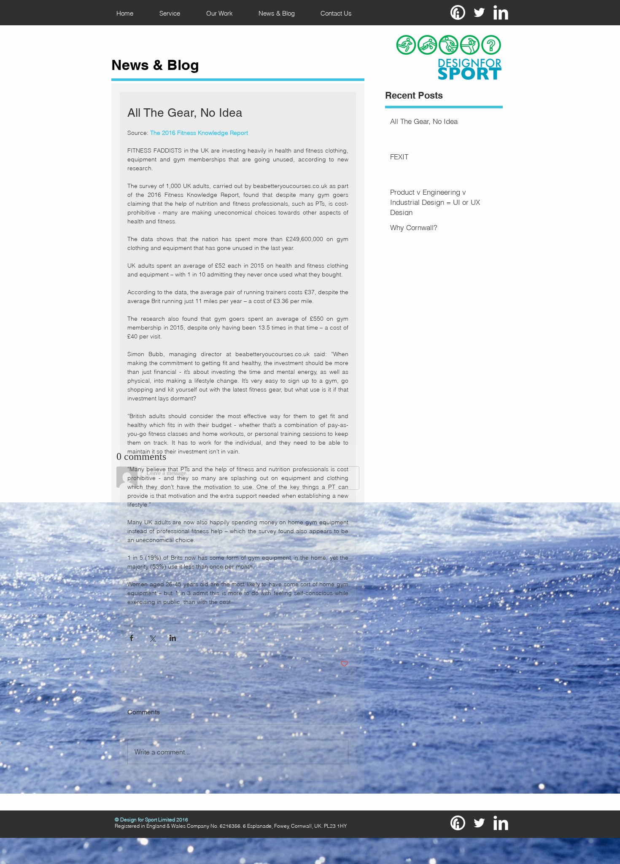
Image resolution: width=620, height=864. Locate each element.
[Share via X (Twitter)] (152, 638)
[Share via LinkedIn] (173, 638)
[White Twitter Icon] (479, 12)
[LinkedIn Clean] (500, 12)
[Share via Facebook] (131, 638)
